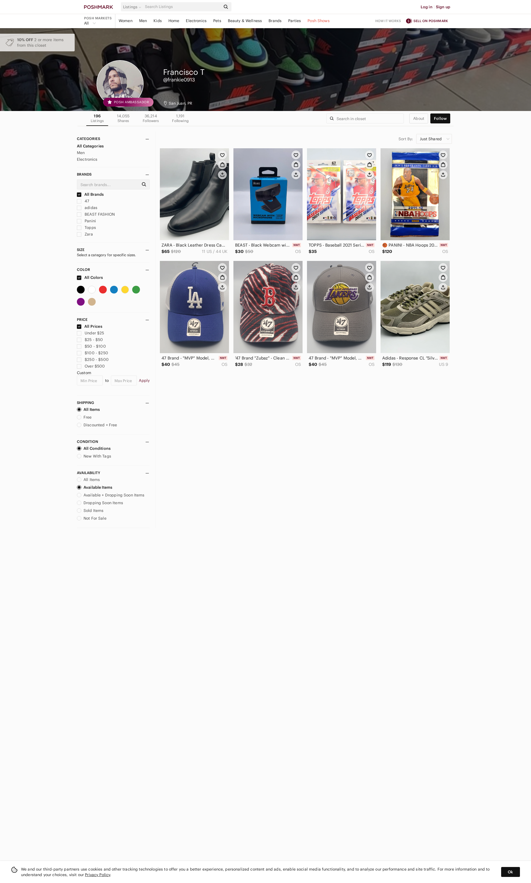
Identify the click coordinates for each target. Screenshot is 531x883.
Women (125, 20)
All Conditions (97, 448)
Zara (88, 234)
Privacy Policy (97, 874)
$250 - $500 (97, 359)
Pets (217, 20)
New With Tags (97, 456)
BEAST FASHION (99, 214)
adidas (90, 207)
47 (86, 201)
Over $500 (95, 366)
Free (88, 417)
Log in (427, 6)
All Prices (93, 326)
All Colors (93, 277)
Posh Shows (319, 20)
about (418, 118)
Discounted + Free (100, 424)
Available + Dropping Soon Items (114, 495)
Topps (90, 227)
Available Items (98, 487)
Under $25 (94, 333)
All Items (92, 409)
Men (143, 20)
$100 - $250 (96, 352)
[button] (133, 7)
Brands (275, 20)
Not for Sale (95, 518)
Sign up (443, 6)
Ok (510, 871)
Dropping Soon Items (103, 502)
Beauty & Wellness (245, 20)
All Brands (94, 194)
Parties (294, 20)
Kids (157, 20)
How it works (388, 21)
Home (173, 20)
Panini (90, 220)
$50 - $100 (95, 346)
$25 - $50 (94, 339)
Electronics (196, 20)
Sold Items (94, 510)
